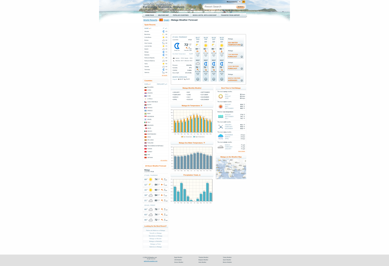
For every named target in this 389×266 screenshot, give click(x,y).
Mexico (149, 131)
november (205, 97)
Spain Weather (227, 260)
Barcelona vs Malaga (155, 236)
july (188, 97)
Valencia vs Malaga (155, 247)
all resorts (164, 75)
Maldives (150, 125)
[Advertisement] (208, 27)
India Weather (202, 262)
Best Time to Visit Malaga (231, 88)
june (189, 94)
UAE (148, 154)
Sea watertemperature (234, 44)
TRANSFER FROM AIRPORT (230, 15)
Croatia (150, 93)
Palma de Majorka (149, 58)
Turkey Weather (227, 257)
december (205, 99)
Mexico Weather (227, 262)
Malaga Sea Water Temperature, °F (192, 143)
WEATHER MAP (163, 15)
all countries (164, 160)
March (227, 137)
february (177, 94)
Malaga (146, 52)
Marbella (146, 55)
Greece (149, 110)
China (149, 90)
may (188, 92)
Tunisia (149, 148)
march (175, 97)
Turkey (149, 151)
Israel (149, 119)
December (229, 128)
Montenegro (151, 134)
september (205, 92)
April (227, 138)
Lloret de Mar (148, 46)
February (228, 126)
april (175, 99)
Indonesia (150, 116)
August (175, 79)
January (228, 125)
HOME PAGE (149, 15)
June (227, 98)
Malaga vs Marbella (155, 241)
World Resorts (150, 20)
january (176, 92)
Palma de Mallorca (149, 60)
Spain (166, 20)
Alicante (146, 31)
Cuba (149, 96)
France (149, 107)
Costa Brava (147, 37)
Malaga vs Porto (155, 244)
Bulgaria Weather (203, 260)
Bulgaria (150, 87)
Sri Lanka (150, 140)
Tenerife (146, 66)
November (229, 135)
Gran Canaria (148, 43)
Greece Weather (178, 262)
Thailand (150, 143)
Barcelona (147, 34)
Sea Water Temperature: (179, 54)
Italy (148, 122)
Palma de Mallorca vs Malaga (155, 230)
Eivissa (146, 40)
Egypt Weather (178, 257)
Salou (146, 63)
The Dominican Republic (155, 146)
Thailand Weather (203, 257)
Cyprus (149, 99)
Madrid (146, 49)
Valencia (146, 72)
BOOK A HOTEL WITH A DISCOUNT (205, 15)
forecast (233, 56)
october (204, 94)
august (190, 99)
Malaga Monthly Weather (192, 88)
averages (234, 79)
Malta (149, 128)
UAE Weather (178, 260)
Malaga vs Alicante (155, 238)
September (229, 108)
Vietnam (150, 157)
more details (241, 151)
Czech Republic (152, 102)
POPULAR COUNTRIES (181, 15)
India (149, 113)
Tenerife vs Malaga (155, 233)
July (226, 94)
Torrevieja (147, 69)
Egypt (149, 104)
